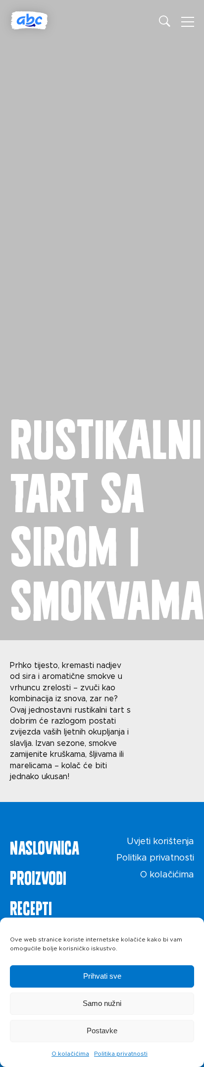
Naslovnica (44, 846)
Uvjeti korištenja (160, 841)
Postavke (102, 1030)
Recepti (31, 906)
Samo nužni (102, 1003)
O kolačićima (70, 1054)
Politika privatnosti (121, 1054)
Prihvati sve (102, 976)
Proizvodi (38, 876)
